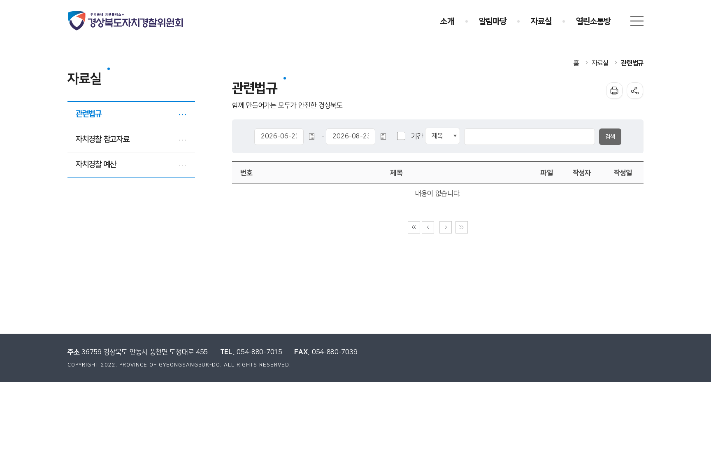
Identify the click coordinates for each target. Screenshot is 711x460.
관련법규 (632, 63)
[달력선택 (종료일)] (385, 136)
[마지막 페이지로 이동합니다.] (461, 227)
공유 (635, 90)
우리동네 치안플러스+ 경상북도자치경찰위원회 (126, 20)
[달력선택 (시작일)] (313, 136)
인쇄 (614, 90)
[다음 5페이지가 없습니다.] (445, 227)
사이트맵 (637, 21)
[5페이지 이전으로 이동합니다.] (428, 227)
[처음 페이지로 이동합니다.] (414, 227)
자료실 (600, 63)
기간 (417, 136)
